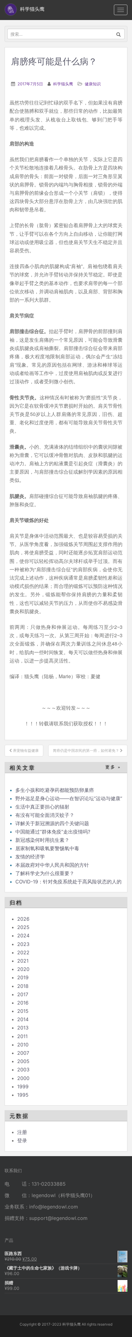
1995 (23, 1095)
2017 (22, 994)
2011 (22, 1036)
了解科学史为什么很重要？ (44, 873)
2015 (23, 1011)
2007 (23, 1053)
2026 (23, 919)
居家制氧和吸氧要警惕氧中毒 (47, 848)
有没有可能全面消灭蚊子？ (44, 815)
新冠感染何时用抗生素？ (42, 840)
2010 (23, 1044)
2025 (23, 927)
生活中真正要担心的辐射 (42, 807)
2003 (23, 1069)
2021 (23, 961)
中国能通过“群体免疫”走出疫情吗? (52, 832)
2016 (23, 1003)
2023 (23, 944)
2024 (23, 935)
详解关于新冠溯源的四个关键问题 (52, 823)
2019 (23, 977)
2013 (23, 1028)
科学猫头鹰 (63, 83)
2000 (23, 1078)
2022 (23, 952)
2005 (23, 1061)
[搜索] (119, 34)
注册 (22, 1132)
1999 (23, 1086)
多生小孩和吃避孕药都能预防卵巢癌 (54, 790)
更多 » (113, 767)
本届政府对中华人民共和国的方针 (52, 865)
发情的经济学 (30, 857)
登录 (22, 1140)
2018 (23, 986)
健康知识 (93, 83)
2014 (23, 1019)
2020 (23, 969)
